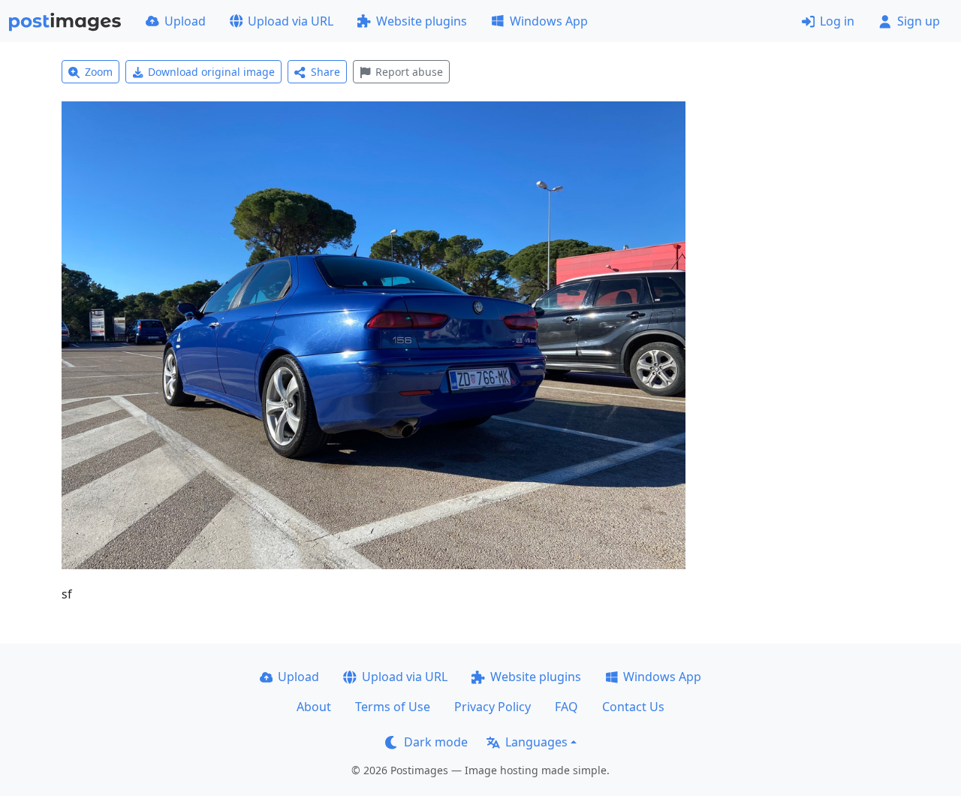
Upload (185, 21)
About (314, 706)
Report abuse (409, 72)
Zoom (99, 72)
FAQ (566, 706)
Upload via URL (290, 21)
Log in (837, 21)
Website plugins (421, 21)
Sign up (918, 21)
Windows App (549, 21)
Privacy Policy (492, 706)
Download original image (211, 72)
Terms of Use (392, 706)
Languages (536, 742)
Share (325, 72)
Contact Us (633, 706)
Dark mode (436, 742)
